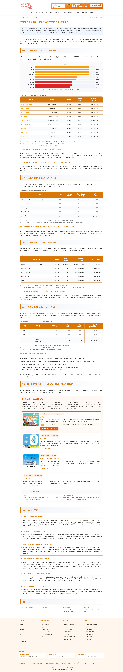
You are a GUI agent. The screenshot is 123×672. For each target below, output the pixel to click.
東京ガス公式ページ (46, 468)
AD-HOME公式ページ (47, 448)
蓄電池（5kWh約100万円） (46, 287)
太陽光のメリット (68, 629)
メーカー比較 (33, 12)
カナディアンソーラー (26, 104)
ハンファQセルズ (25, 124)
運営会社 (52, 667)
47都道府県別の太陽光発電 (92, 624)
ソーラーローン (67, 634)
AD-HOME (43, 439)
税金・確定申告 (67, 639)
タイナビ (26, 495)
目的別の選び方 (67, 608)
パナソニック (24, 132)
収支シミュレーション (54, 12)
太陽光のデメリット (68, 632)
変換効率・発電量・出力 (69, 636)
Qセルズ (21, 636)
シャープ (23, 136)
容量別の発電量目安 (90, 627)
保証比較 (86, 608)
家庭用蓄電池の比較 (24, 654)
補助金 (64, 12)
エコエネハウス (28, 478)
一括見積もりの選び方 (47, 634)
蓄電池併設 (71, 12)
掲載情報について (60, 667)
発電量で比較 (45, 629)
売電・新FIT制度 (89, 629)
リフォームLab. (52, 654)
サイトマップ (93, 12)
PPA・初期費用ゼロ (90, 634)
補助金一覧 (66, 627)
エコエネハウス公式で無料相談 (30, 486)
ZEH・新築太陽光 (90, 632)
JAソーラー (24, 116)
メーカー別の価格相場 (27, 608)
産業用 (77, 12)
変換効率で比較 (45, 627)
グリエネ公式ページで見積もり (49, 428)
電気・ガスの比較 (82, 654)
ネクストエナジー (25, 120)
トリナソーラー (25, 108)
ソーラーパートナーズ (68, 495)
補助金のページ (46, 608)
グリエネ (43, 417)
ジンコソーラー (25, 112)
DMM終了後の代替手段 (68, 593)
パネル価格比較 (43, 12)
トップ (26, 12)
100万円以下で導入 (46, 636)
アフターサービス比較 (47, 632)
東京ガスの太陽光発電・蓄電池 (49, 458)
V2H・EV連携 (89, 636)
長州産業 (23, 128)
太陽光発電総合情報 (24, 17)
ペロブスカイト (89, 639)
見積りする (84, 12)
